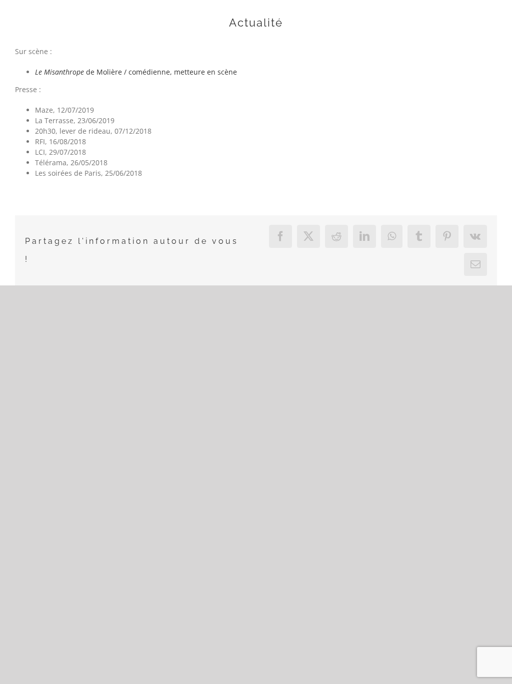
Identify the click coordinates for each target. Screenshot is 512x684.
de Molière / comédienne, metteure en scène (136, 72)
